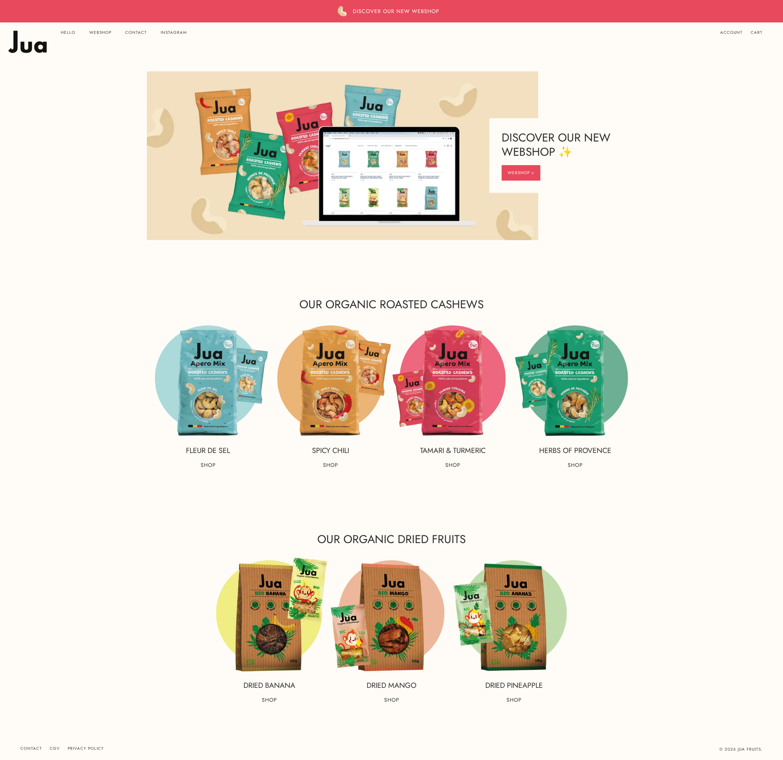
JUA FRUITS (749, 749)
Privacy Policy (86, 748)
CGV (55, 748)
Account (731, 32)
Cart (757, 32)
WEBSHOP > (521, 173)
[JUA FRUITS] (27, 42)
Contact (31, 748)
